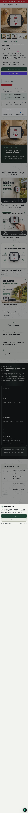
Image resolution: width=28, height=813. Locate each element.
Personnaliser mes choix (6, 523)
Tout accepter (14, 516)
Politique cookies (23, 523)
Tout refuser (14, 520)
